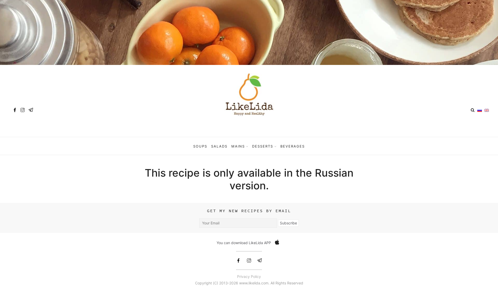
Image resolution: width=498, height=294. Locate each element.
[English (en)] (486, 110)
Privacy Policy (249, 276)
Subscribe (288, 223)
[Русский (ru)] (479, 110)
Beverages (292, 146)
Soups (200, 146)
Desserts (262, 146)
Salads (219, 146)
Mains (238, 146)
